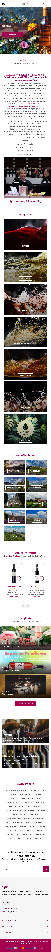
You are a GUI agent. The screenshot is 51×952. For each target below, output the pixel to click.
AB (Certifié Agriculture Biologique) (17, 790)
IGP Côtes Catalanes (19, 814)
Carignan (38, 794)
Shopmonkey (29, 943)
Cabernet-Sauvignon (25, 794)
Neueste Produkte (27, 556)
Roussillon (12, 830)
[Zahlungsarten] (9, 948)
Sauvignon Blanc (24, 830)
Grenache (12, 806)
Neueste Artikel (24, 703)
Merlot (8, 822)
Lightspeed (44, 941)
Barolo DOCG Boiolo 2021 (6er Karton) (37, 586)
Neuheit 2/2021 (40, 822)
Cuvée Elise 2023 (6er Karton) (14, 586)
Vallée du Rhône (39, 834)
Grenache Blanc (24, 806)
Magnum (27, 818)
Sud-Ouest (10, 834)
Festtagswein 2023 (26, 802)
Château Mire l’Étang (26, 798)
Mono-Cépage (17, 822)
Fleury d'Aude (40, 802)
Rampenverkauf (11, 826)
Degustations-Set (12, 802)
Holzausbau (41, 810)
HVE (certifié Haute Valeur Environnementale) (20, 810)
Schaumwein (37, 830)
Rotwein (32, 826)
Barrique (13, 794)
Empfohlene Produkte (12, 556)
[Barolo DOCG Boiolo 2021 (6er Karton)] (37, 573)
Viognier (28, 838)
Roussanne (41, 826)
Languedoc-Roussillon (14, 818)
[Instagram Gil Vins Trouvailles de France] (8, 903)
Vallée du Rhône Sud (16, 838)
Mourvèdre (29, 822)
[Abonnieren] (46, 869)
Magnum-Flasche (38, 818)
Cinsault (39, 798)
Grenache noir (37, 806)
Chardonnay (13, 798)
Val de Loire (27, 834)
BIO (44, 790)
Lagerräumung (33, 814)
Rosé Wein (22, 826)
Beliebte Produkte (41, 556)
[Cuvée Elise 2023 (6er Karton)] (14, 573)
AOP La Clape (35, 790)
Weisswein (38, 838)
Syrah (18, 834)
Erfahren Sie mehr (25, 32)
